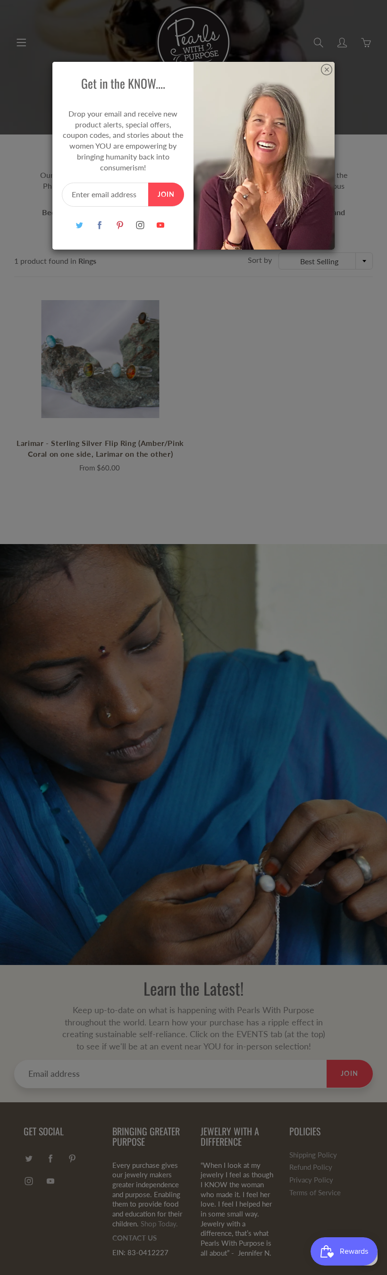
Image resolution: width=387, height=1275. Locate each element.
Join (166, 194)
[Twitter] (79, 225)
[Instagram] (140, 225)
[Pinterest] (119, 225)
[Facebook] (99, 225)
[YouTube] (160, 225)
